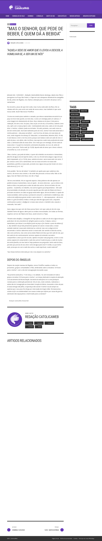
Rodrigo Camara (75, 139)
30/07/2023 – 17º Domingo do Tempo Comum (19, 504)
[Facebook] (78, 2)
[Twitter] (85, 2)
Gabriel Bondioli (75, 121)
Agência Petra (74, 110)
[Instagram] (82, 2)
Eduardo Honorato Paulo (77, 118)
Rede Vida (73, 135)
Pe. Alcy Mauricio (75, 132)
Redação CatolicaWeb (17, 43)
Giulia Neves (74, 125)
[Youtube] (88, 2)
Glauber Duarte (83, 125)
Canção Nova (84, 110)
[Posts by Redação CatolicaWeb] (8, 43)
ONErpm (84, 128)
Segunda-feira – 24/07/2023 (48, 503)
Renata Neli (25, 301)
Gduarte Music (85, 121)
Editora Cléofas (75, 114)
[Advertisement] (82, 67)
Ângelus (13, 24)
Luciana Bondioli (75, 128)
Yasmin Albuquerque (87, 139)
